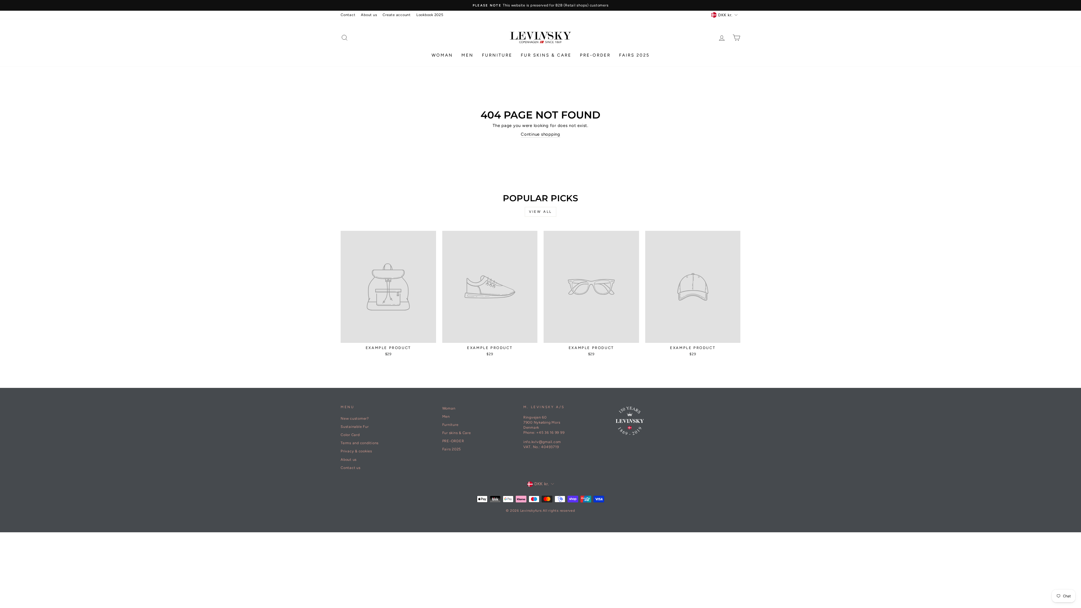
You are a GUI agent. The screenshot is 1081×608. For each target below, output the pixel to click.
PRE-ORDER (595, 55)
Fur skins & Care (546, 55)
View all (540, 212)
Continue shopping (540, 134)
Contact (348, 15)
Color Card (350, 435)
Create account (397, 15)
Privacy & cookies (356, 451)
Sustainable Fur (354, 426)
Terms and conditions (360, 443)
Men (467, 55)
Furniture (497, 55)
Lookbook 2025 (429, 15)
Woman (442, 55)
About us (369, 15)
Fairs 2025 (634, 55)
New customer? (355, 418)
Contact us (351, 468)
